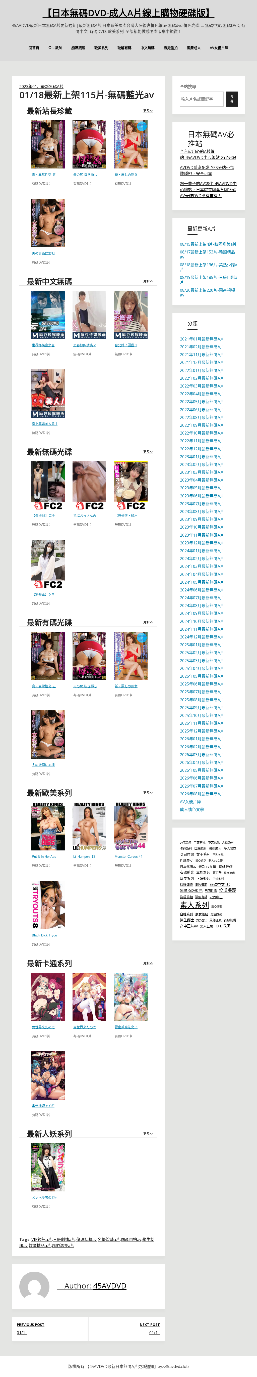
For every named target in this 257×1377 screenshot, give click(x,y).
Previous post (30, 1324)
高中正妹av (189, 926)
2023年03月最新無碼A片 (202, 472)
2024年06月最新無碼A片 (202, 590)
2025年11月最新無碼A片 (202, 723)
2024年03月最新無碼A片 (202, 566)
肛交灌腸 (216, 907)
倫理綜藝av (86, 1239)
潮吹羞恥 (201, 885)
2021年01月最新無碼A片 (202, 339)
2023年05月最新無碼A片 (202, 488)
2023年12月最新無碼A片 (202, 543)
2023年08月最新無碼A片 (202, 511)
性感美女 (186, 860)
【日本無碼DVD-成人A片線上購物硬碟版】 (129, 13)
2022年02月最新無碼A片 (202, 378)
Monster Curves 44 (128, 856)
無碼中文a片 (220, 884)
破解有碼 (124, 47)
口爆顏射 (200, 848)
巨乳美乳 (218, 854)
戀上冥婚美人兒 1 (44, 424)
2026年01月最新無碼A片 (202, 739)
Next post (150, 1324)
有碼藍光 (187, 872)
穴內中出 (216, 897)
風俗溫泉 (216, 920)
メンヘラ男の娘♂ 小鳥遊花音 (53, 1197)
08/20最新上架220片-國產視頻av (207, 292)
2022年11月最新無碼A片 (202, 441)
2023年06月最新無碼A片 (202, 496)
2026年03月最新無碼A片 (202, 754)
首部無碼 (230, 920)
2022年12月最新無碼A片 (202, 449)
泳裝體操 (186, 884)
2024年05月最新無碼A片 (202, 582)
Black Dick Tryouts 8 (47, 935)
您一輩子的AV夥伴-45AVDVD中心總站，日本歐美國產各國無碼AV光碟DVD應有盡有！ (208, 189)
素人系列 (194, 905)
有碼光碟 (226, 866)
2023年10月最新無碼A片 (202, 527)
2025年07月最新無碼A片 (202, 692)
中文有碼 (200, 842)
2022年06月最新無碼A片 (202, 409)
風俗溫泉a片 (63, 1245)
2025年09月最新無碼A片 (202, 707)
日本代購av (188, 866)
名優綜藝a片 (109, 1239)
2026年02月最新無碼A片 (202, 747)
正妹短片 (203, 878)
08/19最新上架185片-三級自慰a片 (208, 280)
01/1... (22, 1333)
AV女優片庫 (219, 47)
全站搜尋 (188, 86)
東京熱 (217, 873)
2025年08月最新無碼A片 (202, 700)
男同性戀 (211, 891)
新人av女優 (216, 861)
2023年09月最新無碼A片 (202, 519)
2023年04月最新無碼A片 (202, 480)
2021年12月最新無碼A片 (202, 362)
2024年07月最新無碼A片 (202, 597)
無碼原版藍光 (191, 890)
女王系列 (203, 854)
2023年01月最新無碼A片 (41, 86)
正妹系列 (218, 879)
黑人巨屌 (206, 926)
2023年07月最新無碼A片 (202, 503)
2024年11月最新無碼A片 (202, 629)
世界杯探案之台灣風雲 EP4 (52, 345)
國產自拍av (131, 1239)
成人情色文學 (192, 809)
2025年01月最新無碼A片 (202, 645)
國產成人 (194, 47)
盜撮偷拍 (171, 47)
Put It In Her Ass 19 (46, 856)
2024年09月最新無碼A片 (202, 613)
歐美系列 (101, 47)
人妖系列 (228, 842)
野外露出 (201, 920)
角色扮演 (216, 914)
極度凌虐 (229, 873)
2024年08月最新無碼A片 (202, 605)
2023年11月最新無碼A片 (202, 535)
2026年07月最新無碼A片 (202, 786)
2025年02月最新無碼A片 (202, 652)
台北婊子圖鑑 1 (126, 345)
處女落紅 (201, 914)
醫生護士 (187, 920)
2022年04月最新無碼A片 (202, 394)
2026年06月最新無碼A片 (202, 778)
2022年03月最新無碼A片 (202, 386)
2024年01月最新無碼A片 (202, 550)
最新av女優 (207, 866)
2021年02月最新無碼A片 (202, 347)
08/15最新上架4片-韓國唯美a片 (208, 244)
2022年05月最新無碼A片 (202, 401)
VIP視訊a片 (41, 1239)
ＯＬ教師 (55, 47)
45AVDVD (109, 1285)
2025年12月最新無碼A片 (202, 731)
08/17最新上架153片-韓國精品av (207, 254)
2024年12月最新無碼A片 (202, 637)
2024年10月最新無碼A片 (202, 621)
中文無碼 (148, 47)
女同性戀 (187, 854)
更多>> (148, 111)
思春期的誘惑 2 (84, 345)
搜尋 (231, 99)
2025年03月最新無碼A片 (202, 660)
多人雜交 (230, 848)
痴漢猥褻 (78, 47)
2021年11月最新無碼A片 (202, 354)
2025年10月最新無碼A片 (202, 715)
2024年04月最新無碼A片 (202, 574)
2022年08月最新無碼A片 (202, 417)
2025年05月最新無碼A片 (202, 676)
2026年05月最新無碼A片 (202, 770)
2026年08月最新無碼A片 (202, 794)
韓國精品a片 (40, 1245)
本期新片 (203, 872)
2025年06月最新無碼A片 (202, 684)
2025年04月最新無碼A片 (202, 668)
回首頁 (34, 47)
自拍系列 (186, 914)
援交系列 (200, 861)
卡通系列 (186, 848)
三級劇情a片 (64, 1239)
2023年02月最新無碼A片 (202, 464)
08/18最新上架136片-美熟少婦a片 (208, 267)
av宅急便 (185, 842)
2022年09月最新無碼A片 (202, 425)
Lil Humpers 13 (84, 856)
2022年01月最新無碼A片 (202, 370)
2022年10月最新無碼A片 (202, 433)
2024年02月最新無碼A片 (202, 558)
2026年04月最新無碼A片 (202, 762)
